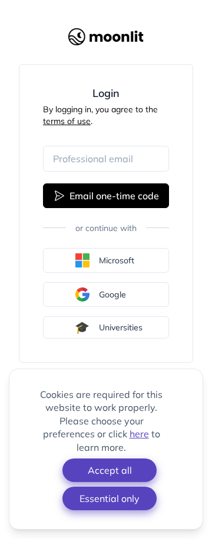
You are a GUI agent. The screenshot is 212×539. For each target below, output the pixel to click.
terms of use (67, 121)
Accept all (110, 470)
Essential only (110, 498)
